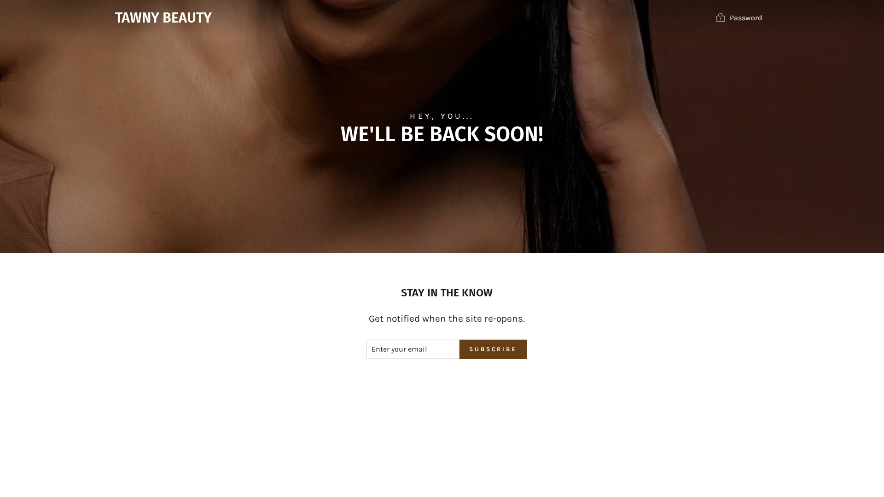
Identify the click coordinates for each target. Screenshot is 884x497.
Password (746, 17)
